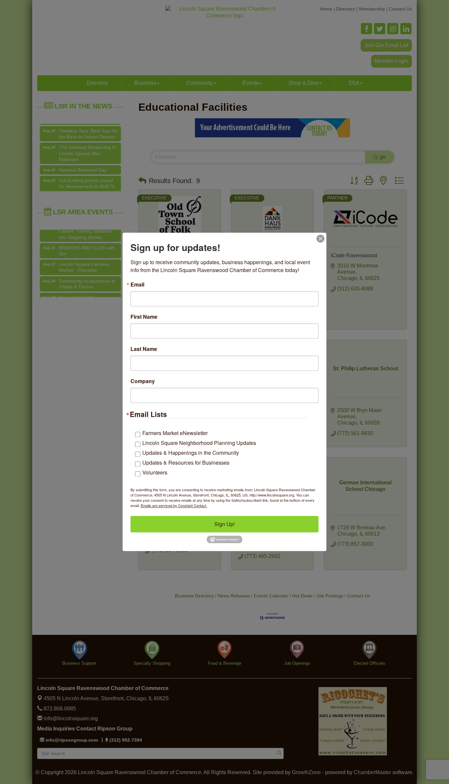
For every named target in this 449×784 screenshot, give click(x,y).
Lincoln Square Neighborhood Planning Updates (199, 443)
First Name (143, 316)
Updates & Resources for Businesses (185, 462)
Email (137, 284)
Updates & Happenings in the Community (190, 452)
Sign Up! (224, 524)
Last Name (143, 349)
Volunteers (154, 472)
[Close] (320, 238)
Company (142, 381)
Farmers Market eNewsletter (175, 433)
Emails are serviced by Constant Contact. (174, 505)
